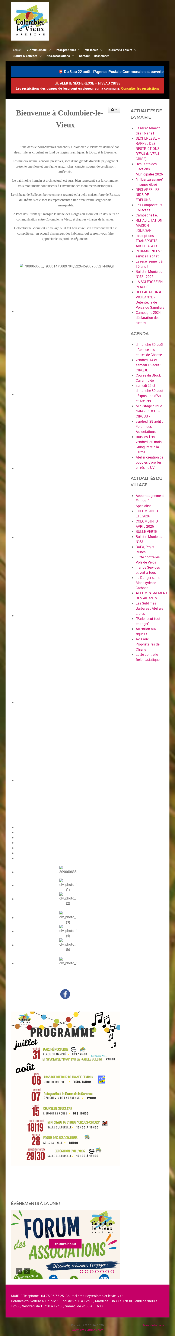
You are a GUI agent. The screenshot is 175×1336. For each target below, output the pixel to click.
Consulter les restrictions (140, 88)
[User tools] (114, 110)
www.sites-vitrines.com (87, 1330)
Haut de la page (153, 1325)
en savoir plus (65, 1243)
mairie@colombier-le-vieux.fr (101, 1296)
